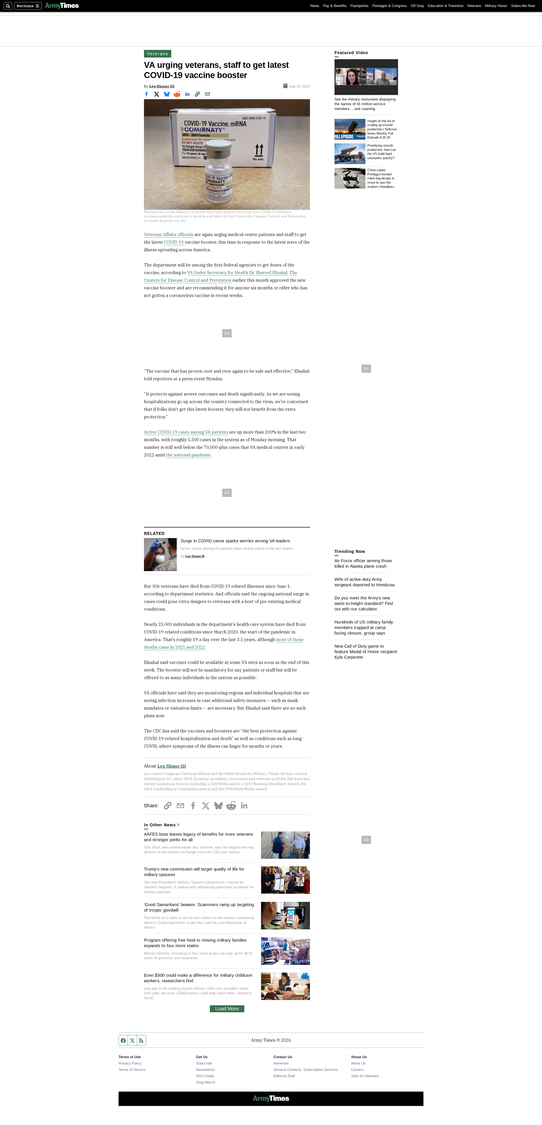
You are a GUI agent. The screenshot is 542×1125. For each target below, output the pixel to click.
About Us (358, 1063)
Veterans (474, 6)
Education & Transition (445, 6)
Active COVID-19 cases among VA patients (186, 432)
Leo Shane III (161, 86)
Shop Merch (205, 1082)
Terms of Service (132, 1069)
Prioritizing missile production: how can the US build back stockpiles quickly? (381, 152)
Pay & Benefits (335, 6)
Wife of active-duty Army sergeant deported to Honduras (365, 582)
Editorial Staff (284, 1076)
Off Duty (417, 6)
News (314, 6)
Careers (357, 1069)
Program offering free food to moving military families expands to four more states (195, 943)
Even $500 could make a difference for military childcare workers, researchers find (198, 978)
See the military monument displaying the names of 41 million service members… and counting (365, 104)
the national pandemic (188, 455)
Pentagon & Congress (389, 6)
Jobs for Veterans (365, 1076)
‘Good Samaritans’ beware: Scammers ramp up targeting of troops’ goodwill (199, 907)
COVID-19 (174, 242)
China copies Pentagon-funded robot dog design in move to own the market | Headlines (380, 178)
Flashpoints (359, 6)
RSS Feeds (205, 1076)
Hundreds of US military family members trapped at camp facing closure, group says (364, 627)
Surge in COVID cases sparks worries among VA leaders (235, 540)
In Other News (160, 825)
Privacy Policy (130, 1063)
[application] (366, 77)
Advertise (281, 1063)
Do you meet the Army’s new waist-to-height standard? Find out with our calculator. (364, 603)
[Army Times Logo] (62, 6)
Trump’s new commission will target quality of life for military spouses (194, 872)
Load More (227, 1008)
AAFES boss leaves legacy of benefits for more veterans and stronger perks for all (198, 837)
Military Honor (496, 6)
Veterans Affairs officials (168, 234)
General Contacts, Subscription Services (306, 1069)
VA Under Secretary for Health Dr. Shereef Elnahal (237, 272)
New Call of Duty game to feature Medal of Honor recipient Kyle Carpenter (366, 651)
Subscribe (204, 1063)
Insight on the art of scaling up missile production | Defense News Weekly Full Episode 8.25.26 (382, 129)
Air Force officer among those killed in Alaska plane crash (363, 563)
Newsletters (205, 1069)
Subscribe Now (523, 6)
